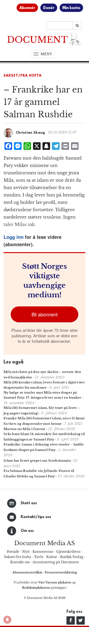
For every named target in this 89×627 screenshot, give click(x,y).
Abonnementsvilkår (27, 572)
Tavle (38, 557)
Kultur (51, 557)
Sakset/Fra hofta (23, 76)
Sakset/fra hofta (17, 557)
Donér (48, 8)
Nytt (26, 551)
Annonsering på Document (56, 562)
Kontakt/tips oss (36, 517)
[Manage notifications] (7, 619)
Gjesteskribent (68, 551)
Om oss (27, 531)
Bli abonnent (45, 314)
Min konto (71, 8)
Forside (13, 551)
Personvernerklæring (61, 572)
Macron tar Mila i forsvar (24, 429)
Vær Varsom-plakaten (54, 582)
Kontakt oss (20, 562)
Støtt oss (29, 503)
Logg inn (13, 236)
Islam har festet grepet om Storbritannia (37, 461)
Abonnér (27, 8)
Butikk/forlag (71, 557)
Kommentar (43, 551)
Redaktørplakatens (36, 587)
